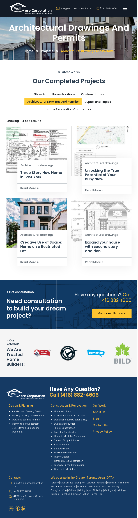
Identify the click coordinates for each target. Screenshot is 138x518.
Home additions (62, 411)
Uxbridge (121, 490)
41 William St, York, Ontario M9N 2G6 (28, 498)
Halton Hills (96, 494)
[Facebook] (17, 508)
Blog (96, 418)
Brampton (80, 482)
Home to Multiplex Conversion (70, 436)
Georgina (55, 490)
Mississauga (66, 482)
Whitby (82, 490)
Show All (40, 94)
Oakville (65, 494)
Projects (47, 51)
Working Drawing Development (28, 415)
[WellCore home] (30, 8)
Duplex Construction (64, 423)
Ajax (89, 490)
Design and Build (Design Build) (70, 419)
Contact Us (100, 425)
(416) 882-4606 (108, 8)
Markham (111, 482)
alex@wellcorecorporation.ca (76, 8)
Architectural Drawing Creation (27, 411)
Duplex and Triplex (97, 102)
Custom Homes (92, 94)
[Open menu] (125, 8)
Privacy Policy (102, 431)
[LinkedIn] (23, 508)
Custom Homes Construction (69, 415)
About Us (99, 412)
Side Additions (62, 448)
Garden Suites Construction (68, 461)
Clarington (109, 490)
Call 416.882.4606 (117, 297)
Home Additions (63, 94)
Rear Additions (61, 444)
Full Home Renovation (65, 452)
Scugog (55, 494)
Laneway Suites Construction (69, 465)
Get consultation (112, 313)
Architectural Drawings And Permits (87, 51)
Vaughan (101, 482)
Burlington (75, 494)
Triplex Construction (64, 428)
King (64, 490)
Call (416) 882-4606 (74, 395)
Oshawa (72, 490)
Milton (86, 494)
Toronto (55, 482)
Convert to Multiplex (64, 469)
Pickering (98, 490)
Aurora (59, 486)
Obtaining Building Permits (26, 419)
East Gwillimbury (110, 486)
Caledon (91, 482)
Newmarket (70, 486)
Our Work (99, 405)
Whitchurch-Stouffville (88, 486)
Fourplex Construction (65, 432)
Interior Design (62, 456)
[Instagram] (11, 508)
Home (29, 51)
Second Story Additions (66, 440)
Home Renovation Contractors (69, 109)
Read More (29, 188)
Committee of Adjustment (25, 423)
